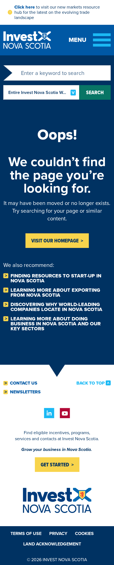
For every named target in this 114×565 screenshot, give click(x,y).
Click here (24, 7)
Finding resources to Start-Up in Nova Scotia (56, 278)
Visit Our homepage (55, 241)
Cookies (84, 533)
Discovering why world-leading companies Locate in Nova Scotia (56, 307)
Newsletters (25, 392)
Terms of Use (26, 533)
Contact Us (23, 383)
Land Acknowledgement (52, 544)
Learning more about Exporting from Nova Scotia (55, 293)
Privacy (58, 533)
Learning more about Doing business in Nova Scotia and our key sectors (56, 323)
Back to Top (90, 382)
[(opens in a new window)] (49, 413)
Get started (55, 465)
